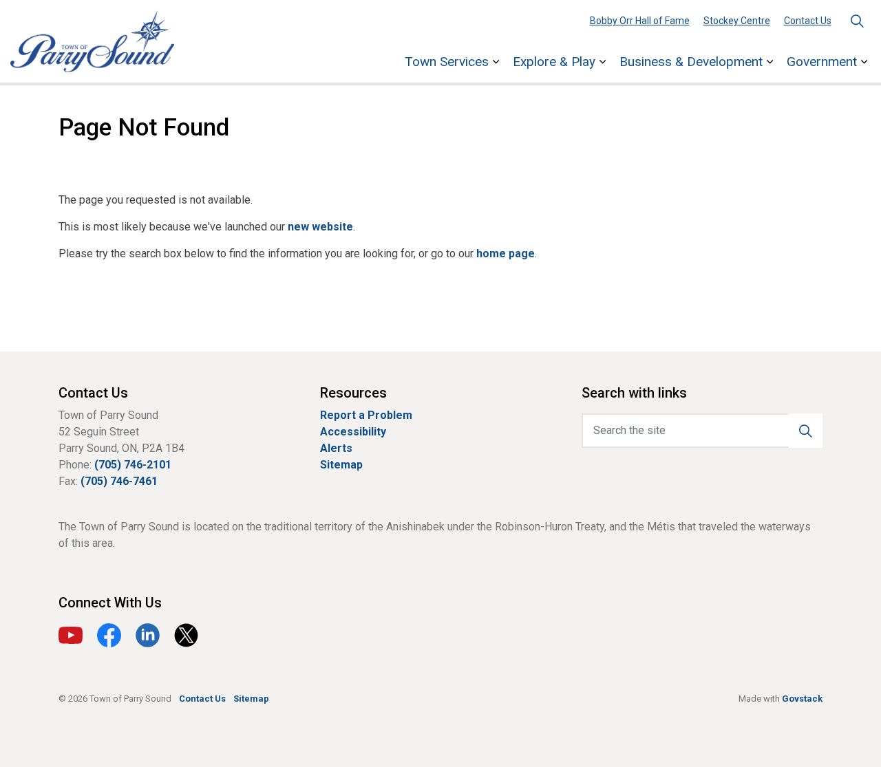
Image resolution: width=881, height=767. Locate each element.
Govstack (802, 698)
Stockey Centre (736, 20)
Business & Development (691, 61)
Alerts (336, 448)
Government (822, 61)
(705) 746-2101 (132, 464)
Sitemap (341, 464)
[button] (805, 430)
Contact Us (807, 20)
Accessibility (353, 431)
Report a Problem (366, 415)
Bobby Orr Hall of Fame (640, 20)
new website (320, 226)
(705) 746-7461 (119, 481)
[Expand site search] (857, 20)
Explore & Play (554, 61)
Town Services (447, 61)
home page (505, 253)
